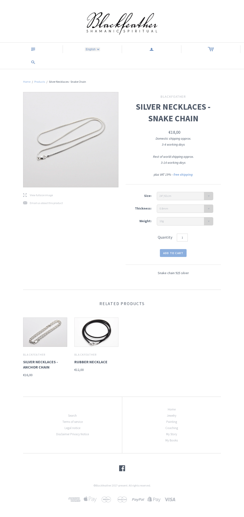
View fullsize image (38, 195)
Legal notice (72, 428)
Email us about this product (43, 203)
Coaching (171, 428)
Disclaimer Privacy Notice (72, 434)
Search (72, 416)
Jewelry (171, 416)
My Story (171, 434)
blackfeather (34, 354)
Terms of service (72, 422)
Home (26, 81)
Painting (171, 422)
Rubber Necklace (90, 361)
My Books (171, 440)
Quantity (165, 237)
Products (39, 81)
